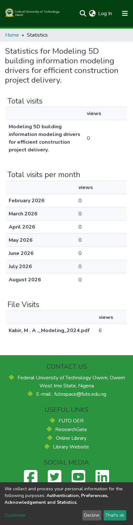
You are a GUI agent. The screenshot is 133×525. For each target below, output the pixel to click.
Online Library (71, 438)
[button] (92, 13)
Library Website (71, 446)
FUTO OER (71, 420)
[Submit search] (83, 13)
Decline (91, 515)
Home (12, 35)
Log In (105, 13)
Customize (15, 515)
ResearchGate (71, 429)
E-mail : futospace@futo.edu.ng (71, 394)
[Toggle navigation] (125, 13)
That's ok (114, 515)
